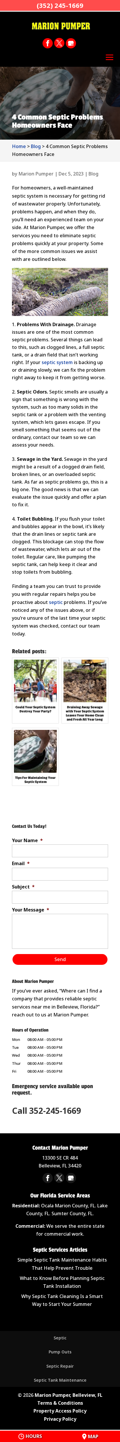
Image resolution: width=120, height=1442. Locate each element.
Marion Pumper (36, 174)
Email (21, 863)
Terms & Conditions (60, 1403)
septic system (57, 362)
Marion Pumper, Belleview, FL (69, 1395)
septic (56, 602)
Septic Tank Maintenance (60, 1380)
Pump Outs (60, 1352)
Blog (93, 174)
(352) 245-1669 (60, 5)
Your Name (27, 840)
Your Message (30, 910)
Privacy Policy (60, 1419)
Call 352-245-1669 (46, 1110)
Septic (60, 1338)
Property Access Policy (60, 1411)
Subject (23, 887)
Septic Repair (60, 1366)
